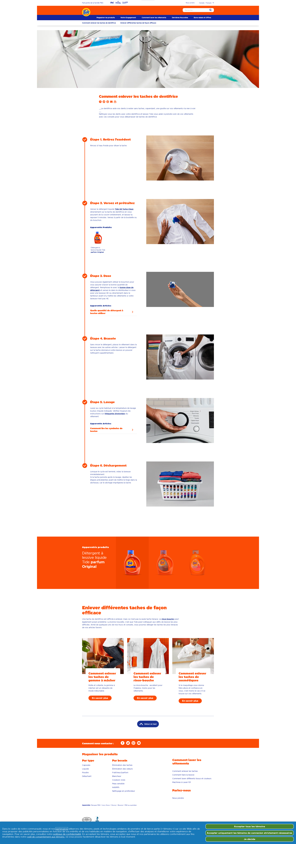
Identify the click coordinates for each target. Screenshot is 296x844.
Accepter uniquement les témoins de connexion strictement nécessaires (249, 833)
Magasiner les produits (106, 17)
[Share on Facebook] (100, 102)
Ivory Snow (106, 805)
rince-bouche (168, 619)
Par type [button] (88, 760)
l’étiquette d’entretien (115, 414)
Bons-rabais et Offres (202, 17)
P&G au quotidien (131, 805)
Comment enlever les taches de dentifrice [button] (99, 23)
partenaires (62, 828)
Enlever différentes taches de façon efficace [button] (138, 23)
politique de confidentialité (67, 834)
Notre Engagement (128, 17)
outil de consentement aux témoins (45, 836)
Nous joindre (190, 2)
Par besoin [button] (119, 760)
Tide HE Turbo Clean (124, 209)
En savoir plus (100, 698)
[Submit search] (210, 10)
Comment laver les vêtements (154, 17)
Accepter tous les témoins (249, 826)
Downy (113, 805)
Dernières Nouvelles (180, 17)
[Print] (115, 102)
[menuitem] (106, 17)
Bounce (120, 805)
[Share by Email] (111, 102)
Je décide (249, 839)
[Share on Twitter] (104, 102)
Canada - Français (205, 3)
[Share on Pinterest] (107, 102)
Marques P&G (95, 805)
